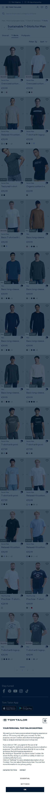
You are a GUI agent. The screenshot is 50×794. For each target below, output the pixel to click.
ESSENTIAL (25, 778)
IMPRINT (23, 770)
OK (25, 789)
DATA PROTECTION (10, 770)
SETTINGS (25, 784)
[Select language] (45, 721)
